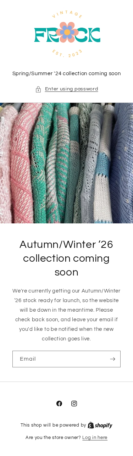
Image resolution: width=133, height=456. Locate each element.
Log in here (94, 437)
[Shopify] (100, 425)
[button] (66, 89)
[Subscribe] (112, 359)
